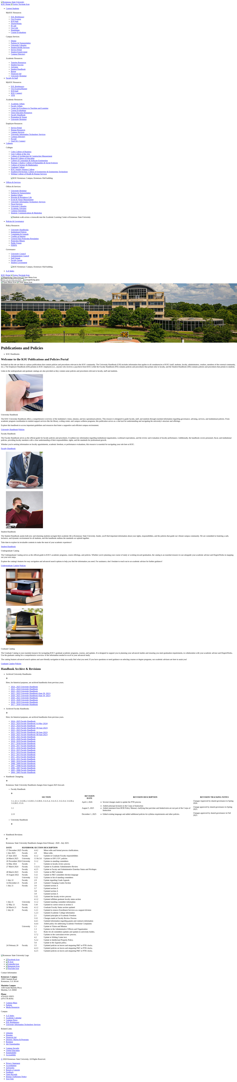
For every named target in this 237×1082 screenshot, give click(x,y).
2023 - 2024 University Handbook (24, 689)
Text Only (10, 1079)
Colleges (9, 143)
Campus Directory (18, 54)
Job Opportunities (13, 1044)
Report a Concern (13, 1070)
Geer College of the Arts (20, 154)
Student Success (17, 65)
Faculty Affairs (16, 106)
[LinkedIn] (121, 964)
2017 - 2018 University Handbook (24, 704)
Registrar (9, 1042)
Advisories (10, 1068)
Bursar (13, 71)
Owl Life (14, 28)
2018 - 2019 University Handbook (24, 702)
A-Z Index (10, 271)
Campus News (11, 1020)
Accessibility (11, 1055)
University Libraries (18, 45)
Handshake (15, 30)
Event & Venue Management (22, 200)
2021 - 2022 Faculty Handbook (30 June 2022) (29, 732)
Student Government (19, 263)
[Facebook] (121, 960)
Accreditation (11, 1065)
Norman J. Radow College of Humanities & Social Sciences (34, 163)
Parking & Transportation (21, 43)
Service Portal (16, 50)
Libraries (9, 1033)
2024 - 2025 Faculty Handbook (23, 721)
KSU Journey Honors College (22, 169)
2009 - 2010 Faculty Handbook (23, 761)
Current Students (12, 8)
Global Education (13, 1050)
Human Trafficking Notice (16, 1077)
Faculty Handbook (18, 115)
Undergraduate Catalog (10, 566)
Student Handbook (18, 69)
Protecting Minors (18, 241)
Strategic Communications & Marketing (26, 213)
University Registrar (19, 76)
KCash (13, 26)
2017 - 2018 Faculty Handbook (23, 743)
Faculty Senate (16, 260)
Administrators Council (20, 256)
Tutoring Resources (18, 62)
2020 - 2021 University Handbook (24, 698)
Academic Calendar (13, 1018)
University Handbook (9, 429)
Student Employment (19, 52)
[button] (19, 277)
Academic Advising (18, 208)
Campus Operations (18, 211)
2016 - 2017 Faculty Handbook (23, 746)
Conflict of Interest (18, 236)
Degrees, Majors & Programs (17, 1040)
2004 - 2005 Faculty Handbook (23, 772)
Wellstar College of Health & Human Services (29, 174)
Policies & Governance (15, 221)
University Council (18, 254)
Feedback (9, 1072)
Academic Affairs (18, 104)
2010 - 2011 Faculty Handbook (23, 759)
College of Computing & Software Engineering (29, 161)
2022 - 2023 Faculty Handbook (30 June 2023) (29, 728)
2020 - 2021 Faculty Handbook (23, 737)
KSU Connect (16, 93)
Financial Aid (16, 74)
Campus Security (12, 1048)
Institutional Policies (19, 232)
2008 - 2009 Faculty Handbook (23, 763)
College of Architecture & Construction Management (31, 156)
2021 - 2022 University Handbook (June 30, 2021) (30, 693)
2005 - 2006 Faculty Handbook (23, 770)
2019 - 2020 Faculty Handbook (23, 739)
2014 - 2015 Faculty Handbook (23, 750)
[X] (121, 962)
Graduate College (18, 167)
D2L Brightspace (17, 17)
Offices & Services (13, 182)
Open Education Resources (21, 113)
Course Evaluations (18, 32)
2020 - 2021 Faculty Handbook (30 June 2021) (29, 735)
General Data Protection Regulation (25, 239)
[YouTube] (121, 968)
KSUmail (14, 21)
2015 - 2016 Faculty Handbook (23, 748)
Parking (9, 1005)
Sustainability (11, 1053)
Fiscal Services (16, 204)
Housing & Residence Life (21, 197)
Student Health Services (20, 47)
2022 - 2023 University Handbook (24, 691)
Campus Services (17, 132)
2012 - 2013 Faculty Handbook (23, 755)
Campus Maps (11, 1003)
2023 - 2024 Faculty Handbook (23, 726)
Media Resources (12, 1007)
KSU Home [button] (6, 4)
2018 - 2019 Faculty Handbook (23, 741)
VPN (13, 95)
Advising (14, 67)
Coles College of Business (21, 152)
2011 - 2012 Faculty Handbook (23, 757)
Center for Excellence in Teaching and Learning (29, 108)
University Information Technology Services (28, 134)
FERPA (14, 245)
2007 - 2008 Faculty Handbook (23, 766)
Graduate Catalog (8, 664)
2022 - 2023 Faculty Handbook (23, 730)
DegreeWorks (16, 23)
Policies (21, 429)
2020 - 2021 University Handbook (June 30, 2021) (30, 696)
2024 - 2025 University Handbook (24, 687)
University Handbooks (20, 230)
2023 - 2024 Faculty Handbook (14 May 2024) (29, 723)
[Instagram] (121, 966)
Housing (9, 1035)
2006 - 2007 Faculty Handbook (23, 768)
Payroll (13, 139)
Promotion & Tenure (19, 117)
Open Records (11, 1074)
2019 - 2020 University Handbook (24, 700)
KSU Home (6, 275)
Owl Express (16, 19)
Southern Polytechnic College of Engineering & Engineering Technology (39, 172)
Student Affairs (17, 195)
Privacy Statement (13, 1063)
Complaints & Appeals (20, 234)
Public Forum (16, 243)
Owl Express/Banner (19, 89)
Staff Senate (15, 258)
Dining (13, 41)
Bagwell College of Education (22, 158)
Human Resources (18, 130)
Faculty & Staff (12, 78)
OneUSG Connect (18, 141)
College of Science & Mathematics (24, 165)
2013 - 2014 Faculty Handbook (23, 752)
